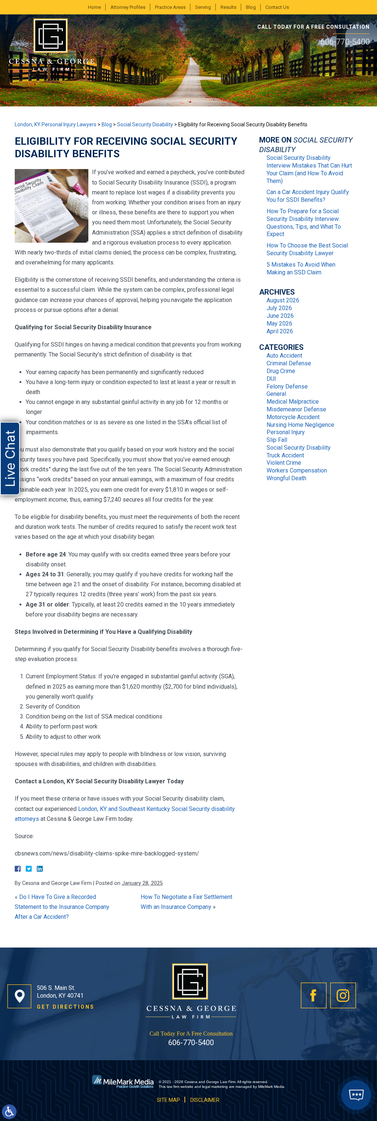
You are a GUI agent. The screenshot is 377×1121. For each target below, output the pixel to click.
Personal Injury (286, 432)
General (276, 393)
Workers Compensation (297, 470)
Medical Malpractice (293, 401)
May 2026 (279, 323)
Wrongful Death (286, 478)
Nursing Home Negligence (300, 424)
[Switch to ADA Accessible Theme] (9, 1111)
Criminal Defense (289, 363)
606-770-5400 (345, 41)
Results (228, 7)
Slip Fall (277, 439)
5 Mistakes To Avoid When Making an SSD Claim (301, 268)
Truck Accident (285, 455)
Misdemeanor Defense (296, 409)
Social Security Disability (145, 124)
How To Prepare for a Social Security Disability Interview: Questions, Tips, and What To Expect (304, 223)
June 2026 (280, 315)
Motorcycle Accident (293, 417)
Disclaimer (204, 1100)
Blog (251, 7)
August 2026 (283, 300)
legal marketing (215, 1087)
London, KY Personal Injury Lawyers (55, 124)
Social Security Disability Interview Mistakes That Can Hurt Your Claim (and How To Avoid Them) (309, 169)
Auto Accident (284, 355)
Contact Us (277, 7)
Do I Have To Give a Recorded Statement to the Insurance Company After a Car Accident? (62, 906)
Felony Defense (287, 386)
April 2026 (280, 331)
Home (94, 7)
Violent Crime (284, 462)
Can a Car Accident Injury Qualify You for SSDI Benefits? (308, 196)
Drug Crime (281, 371)
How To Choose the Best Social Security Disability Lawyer (307, 249)
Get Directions (66, 1007)
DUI (271, 378)
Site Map (168, 1100)
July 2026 (279, 308)
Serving (203, 7)
